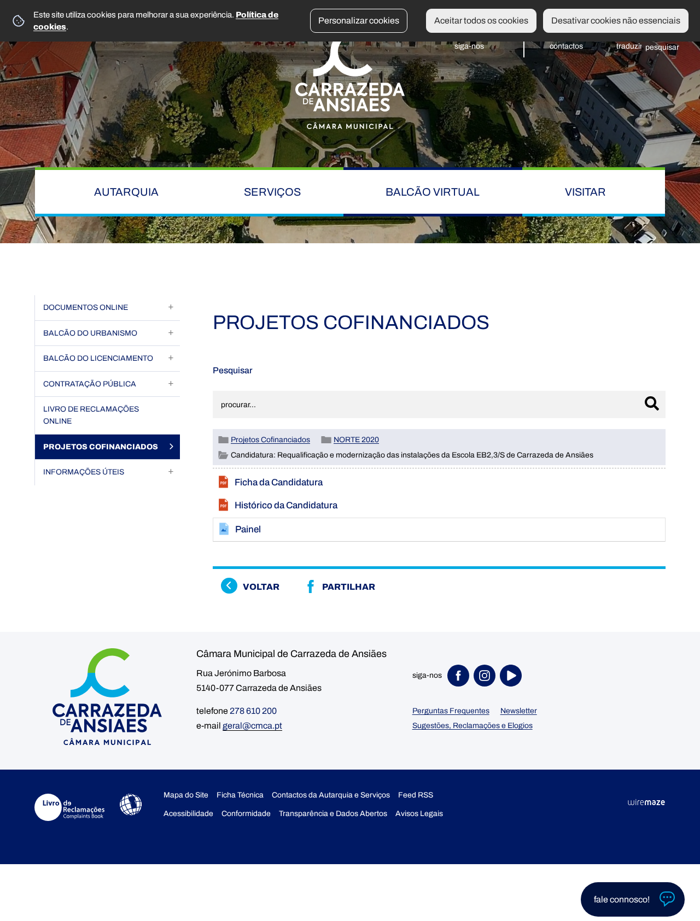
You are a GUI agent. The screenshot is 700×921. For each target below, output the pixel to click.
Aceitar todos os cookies (481, 20)
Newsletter (518, 711)
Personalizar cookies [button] (358, 20)
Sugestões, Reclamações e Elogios (472, 725)
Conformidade (246, 813)
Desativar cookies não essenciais (615, 20)
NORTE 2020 (356, 439)
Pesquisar (233, 370)
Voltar (261, 586)
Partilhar (348, 586)
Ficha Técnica (240, 795)
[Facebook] (460, 676)
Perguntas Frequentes (450, 711)
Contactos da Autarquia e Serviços (331, 795)
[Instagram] (487, 676)
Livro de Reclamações (69, 807)
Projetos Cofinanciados (270, 439)
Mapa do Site (186, 795)
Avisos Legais (419, 813)
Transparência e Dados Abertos (333, 813)
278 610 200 (253, 710)
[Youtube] (513, 676)
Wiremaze (646, 802)
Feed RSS (415, 795)
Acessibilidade (131, 805)
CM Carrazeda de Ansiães (350, 78)
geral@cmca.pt (252, 725)
